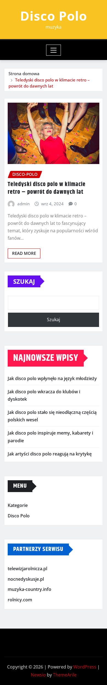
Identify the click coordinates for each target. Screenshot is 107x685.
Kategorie (18, 505)
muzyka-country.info (29, 589)
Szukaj (24, 281)
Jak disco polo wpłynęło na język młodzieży (52, 378)
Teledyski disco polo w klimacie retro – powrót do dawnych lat (47, 188)
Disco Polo (53, 15)
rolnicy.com (20, 600)
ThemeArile (65, 675)
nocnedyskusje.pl (26, 579)
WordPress (84, 667)
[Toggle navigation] (53, 50)
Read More (24, 253)
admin (23, 203)
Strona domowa (24, 73)
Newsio (38, 675)
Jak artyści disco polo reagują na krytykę (50, 454)
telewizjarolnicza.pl (27, 569)
